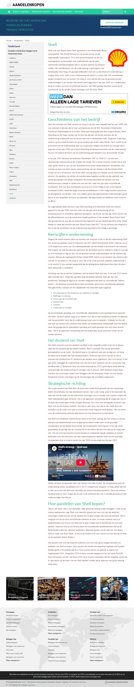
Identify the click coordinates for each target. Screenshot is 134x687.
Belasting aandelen (97, 626)
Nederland (18, 40)
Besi (11, 150)
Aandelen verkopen (97, 623)
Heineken (13, 176)
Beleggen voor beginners (15, 646)
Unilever (12, 198)
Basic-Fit (12, 141)
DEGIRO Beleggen (13, 623)
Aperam (12, 97)
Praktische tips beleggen (57, 661)
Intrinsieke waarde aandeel (100, 630)
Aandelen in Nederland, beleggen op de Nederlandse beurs (22, 52)
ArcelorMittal (14, 106)
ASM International (16, 115)
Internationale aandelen (62, 11)
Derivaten (10, 650)
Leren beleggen (95, 653)
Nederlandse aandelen (41, 11)
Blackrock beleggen (55, 630)
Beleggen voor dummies (15, 657)
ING (10, 180)
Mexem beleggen (54, 623)
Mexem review (11, 626)
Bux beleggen (11, 630)
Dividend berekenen (97, 634)
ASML (11, 119)
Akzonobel (13, 84)
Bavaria (12, 145)
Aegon (11, 67)
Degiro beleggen (54, 619)
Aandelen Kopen (12, 615)
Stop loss (51, 650)
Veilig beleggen (11, 642)
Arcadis (12, 102)
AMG (11, 93)
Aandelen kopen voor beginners (101, 615)
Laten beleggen (53, 646)
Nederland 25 (14, 185)
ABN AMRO (13, 62)
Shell (27, 40)
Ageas (11, 71)
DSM (11, 163)
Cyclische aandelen (97, 619)
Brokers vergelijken (21, 11)
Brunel (11, 159)
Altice (11, 88)
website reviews (28, 685)
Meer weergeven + (55, 633)
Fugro (11, 172)
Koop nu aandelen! (115, 22)
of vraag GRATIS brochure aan (110, 27)
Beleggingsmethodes (97, 646)
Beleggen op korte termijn (57, 642)
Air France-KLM (15, 80)
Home (8, 40)
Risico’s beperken (96, 657)
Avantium (13, 128)
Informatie (78, 11)
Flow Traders (14, 167)
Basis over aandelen (97, 642)
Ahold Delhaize (15, 75)
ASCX (11, 110)
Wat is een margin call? (14, 653)
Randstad (12, 189)
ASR (11, 124)
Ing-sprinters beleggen (56, 626)
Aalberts (12, 58)
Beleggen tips (95, 650)
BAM (11, 137)
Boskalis (12, 154)
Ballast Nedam (14, 132)
